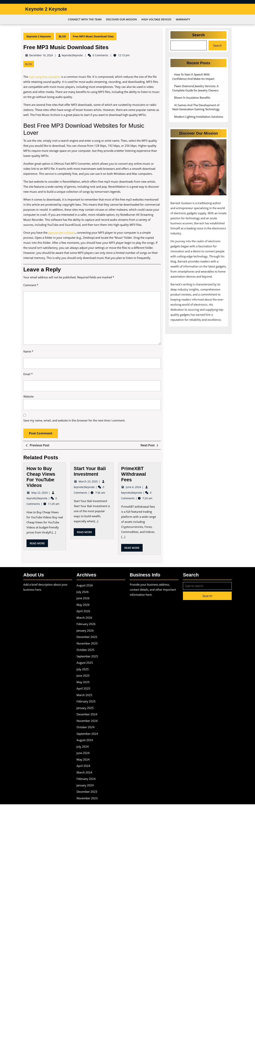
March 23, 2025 (88, 481)
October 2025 (85, 650)
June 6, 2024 (134, 487)
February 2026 (86, 624)
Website (28, 396)
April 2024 (83, 766)
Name (28, 351)
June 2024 (83, 753)
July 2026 (83, 592)
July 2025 (83, 669)
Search (198, 34)
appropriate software (61, 232)
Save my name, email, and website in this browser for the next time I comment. (74, 420)
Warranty (183, 19)
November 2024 (87, 721)
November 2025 (87, 643)
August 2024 (85, 740)
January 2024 (85, 785)
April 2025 (83, 688)
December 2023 (87, 791)
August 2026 (85, 585)
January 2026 (85, 630)
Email (28, 374)
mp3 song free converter (44, 77)
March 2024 (84, 772)
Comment (30, 285)
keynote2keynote (72, 55)
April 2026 (83, 611)
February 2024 (86, 779)
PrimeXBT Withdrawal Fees (133, 474)
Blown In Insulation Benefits (192, 97)
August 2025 (85, 662)
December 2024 (87, 714)
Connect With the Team (85, 19)
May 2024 (83, 759)
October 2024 (85, 727)
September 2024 (87, 734)
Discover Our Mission (121, 19)
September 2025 (87, 656)
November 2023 (87, 798)
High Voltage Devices (156, 19)
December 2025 (87, 637)
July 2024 (83, 746)
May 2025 (83, 682)
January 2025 (85, 708)
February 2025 (86, 701)
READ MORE (39, 544)
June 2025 (83, 675)
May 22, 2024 (39, 492)
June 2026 (83, 598)
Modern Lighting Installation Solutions (198, 117)
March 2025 (84, 695)
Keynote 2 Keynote (46, 9)
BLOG (62, 36)
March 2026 (84, 617)
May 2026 (83, 605)
